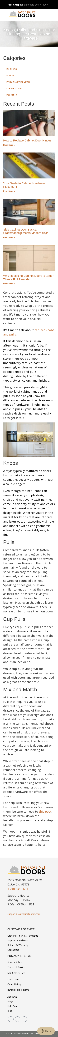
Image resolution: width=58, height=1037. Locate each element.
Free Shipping (15, 4)
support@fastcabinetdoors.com (23, 913)
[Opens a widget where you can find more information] (46, 1031)
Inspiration (11, 94)
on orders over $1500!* (36, 4)
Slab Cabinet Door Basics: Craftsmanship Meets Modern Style (25, 231)
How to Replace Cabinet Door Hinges (27, 140)
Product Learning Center (18, 81)
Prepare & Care (14, 88)
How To (10, 75)
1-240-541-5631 (17, 889)
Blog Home (11, 68)
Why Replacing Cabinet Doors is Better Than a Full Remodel (28, 277)
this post (45, 811)
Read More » (9, 145)
